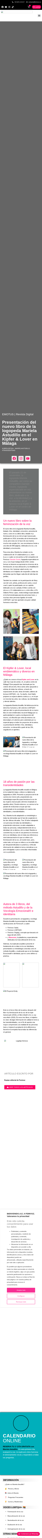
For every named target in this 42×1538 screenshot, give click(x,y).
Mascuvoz (12, 937)
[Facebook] (2, 7)
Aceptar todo (21, 1290)
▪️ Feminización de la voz (14, 1511)
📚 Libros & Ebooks (12, 1493)
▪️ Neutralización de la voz (14, 1520)
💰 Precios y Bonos (12, 1489)
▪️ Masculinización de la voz (15, 1516)
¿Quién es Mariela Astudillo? (14, 1484)
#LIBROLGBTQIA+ (8, 448)
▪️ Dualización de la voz (13, 1524)
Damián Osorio (15, 559)
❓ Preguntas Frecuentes (14, 1497)
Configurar (21, 1296)
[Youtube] (6, 7)
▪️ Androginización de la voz (15, 1529)
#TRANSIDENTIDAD (8, 450)
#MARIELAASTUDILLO (22, 448)
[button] (39, 15)
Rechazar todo (21, 1302)
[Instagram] (9, 7)
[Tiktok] (12, 7)
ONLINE (19, 1438)
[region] (21, 1258)
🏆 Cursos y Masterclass (14, 1502)
